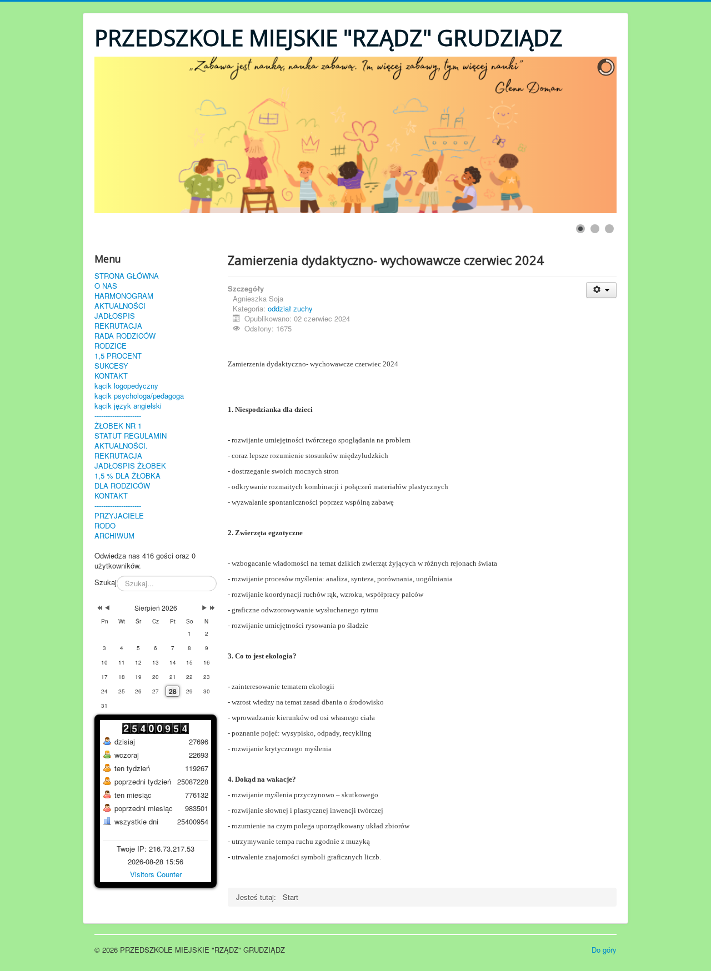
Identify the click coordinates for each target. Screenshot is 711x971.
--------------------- (117, 416)
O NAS (105, 286)
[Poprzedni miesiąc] (107, 608)
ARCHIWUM (114, 536)
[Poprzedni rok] (98, 608)
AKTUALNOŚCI (120, 306)
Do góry (604, 949)
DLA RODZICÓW (122, 486)
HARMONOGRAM (123, 296)
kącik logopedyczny (126, 386)
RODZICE (110, 346)
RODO (105, 526)
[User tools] (601, 290)
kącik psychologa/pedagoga (139, 396)
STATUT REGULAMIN (130, 436)
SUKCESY (111, 366)
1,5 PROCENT (118, 356)
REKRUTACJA (118, 326)
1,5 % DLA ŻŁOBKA (127, 476)
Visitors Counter (156, 874)
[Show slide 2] (594, 228)
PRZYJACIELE (119, 516)
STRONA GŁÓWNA (126, 276)
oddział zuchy (290, 308)
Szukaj (105, 582)
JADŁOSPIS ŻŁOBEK (130, 466)
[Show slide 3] (609, 228)
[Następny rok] (211, 608)
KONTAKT (111, 376)
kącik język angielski (128, 406)
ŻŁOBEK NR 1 (118, 426)
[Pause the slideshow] (583, 135)
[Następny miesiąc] (204, 608)
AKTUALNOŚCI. (121, 446)
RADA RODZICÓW (125, 336)
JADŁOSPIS (114, 316)
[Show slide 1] (580, 228)
